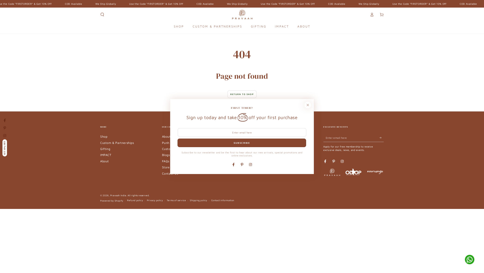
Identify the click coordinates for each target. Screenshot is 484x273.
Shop (103, 136)
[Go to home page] (242, 14)
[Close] (308, 105)
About (104, 161)
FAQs (165, 161)
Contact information (222, 200)
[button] (102, 14)
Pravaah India (118, 195)
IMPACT (105, 155)
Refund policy (135, 200)
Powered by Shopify (111, 200)
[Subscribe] (381, 137)
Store (166, 167)
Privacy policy (155, 200)
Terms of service (176, 200)
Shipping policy (198, 200)
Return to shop (242, 94)
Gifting (105, 149)
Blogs (166, 155)
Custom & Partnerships (117, 142)
